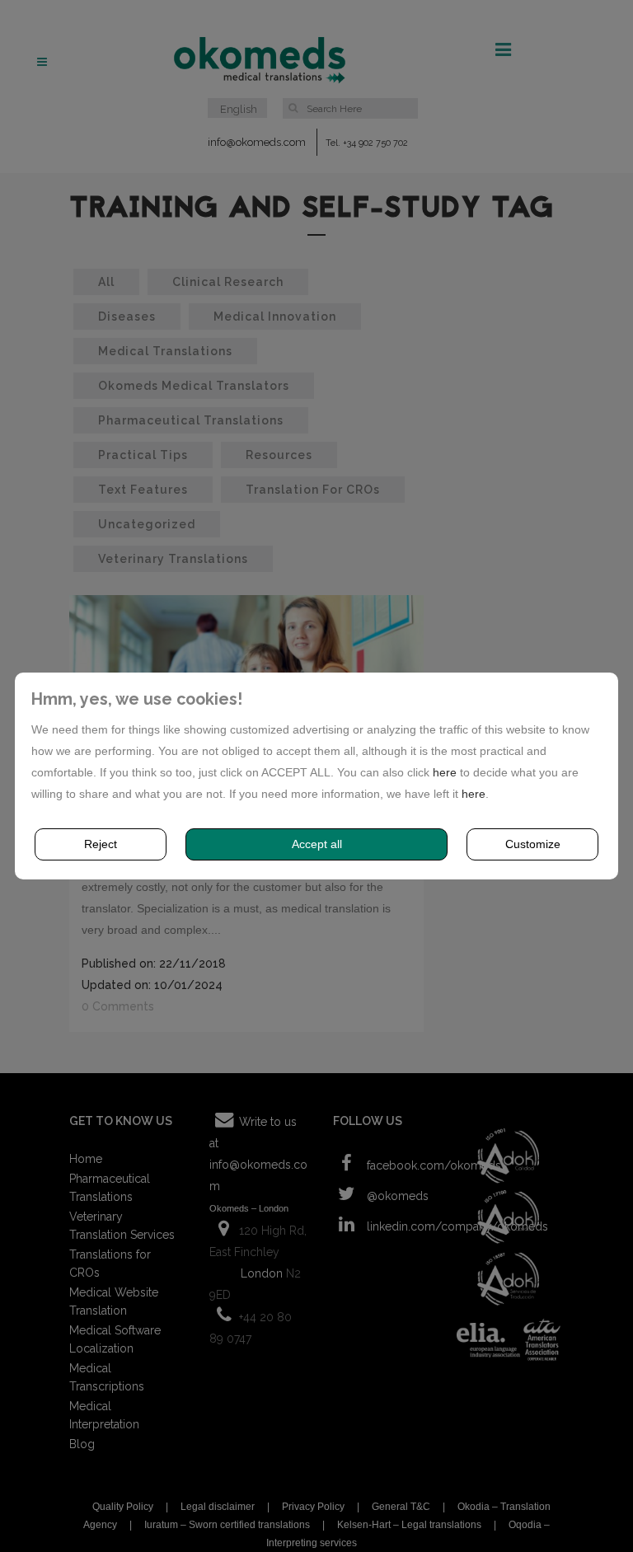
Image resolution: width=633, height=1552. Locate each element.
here (445, 772)
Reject (100, 844)
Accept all (317, 844)
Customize (532, 844)
